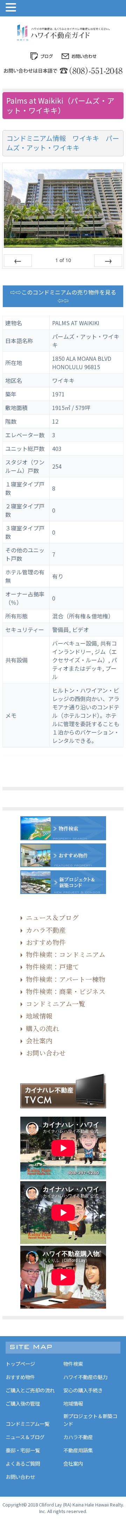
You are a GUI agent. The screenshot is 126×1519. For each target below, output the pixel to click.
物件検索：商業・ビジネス (65, 991)
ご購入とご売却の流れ (30, 1390)
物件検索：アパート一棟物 (65, 979)
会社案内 (39, 1040)
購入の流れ (42, 1028)
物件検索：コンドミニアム (65, 954)
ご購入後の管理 (23, 1403)
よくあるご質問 (23, 1463)
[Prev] (18, 260)
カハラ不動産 (46, 930)
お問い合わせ (46, 1052)
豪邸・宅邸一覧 (23, 1450)
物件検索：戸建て (52, 966)
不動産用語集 (78, 1450)
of (63, 260)
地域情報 (39, 1015)
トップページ (20, 1363)
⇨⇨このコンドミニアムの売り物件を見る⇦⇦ (63, 296)
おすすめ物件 (46, 942)
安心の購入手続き (83, 1390)
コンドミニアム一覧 (55, 1003)
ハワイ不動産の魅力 (85, 1376)
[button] (12, 7)
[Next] (108, 260)
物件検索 (73, 1363)
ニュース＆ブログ (52, 917)
